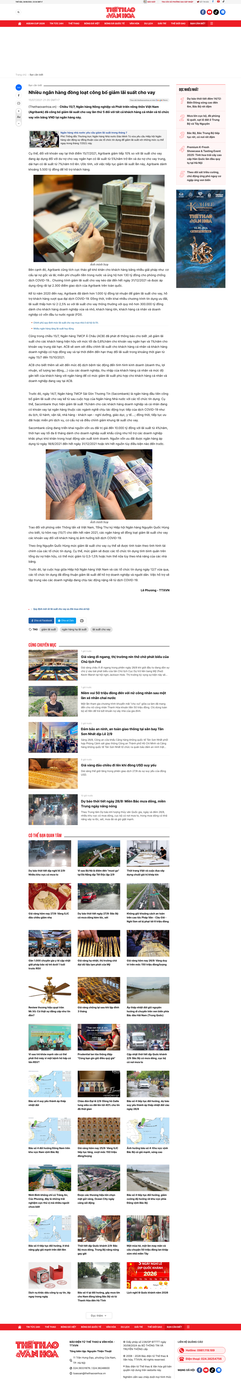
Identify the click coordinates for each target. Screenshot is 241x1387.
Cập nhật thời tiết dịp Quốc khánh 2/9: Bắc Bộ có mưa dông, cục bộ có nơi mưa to (147, 1058)
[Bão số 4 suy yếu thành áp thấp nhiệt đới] (50, 1084)
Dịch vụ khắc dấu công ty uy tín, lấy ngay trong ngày (49, 1294)
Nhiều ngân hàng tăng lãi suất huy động (53, 328)
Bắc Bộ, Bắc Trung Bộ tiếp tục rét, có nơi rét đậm (203, 135)
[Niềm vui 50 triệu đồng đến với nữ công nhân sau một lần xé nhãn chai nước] (53, 701)
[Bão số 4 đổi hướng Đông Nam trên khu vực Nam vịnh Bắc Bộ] (50, 1131)
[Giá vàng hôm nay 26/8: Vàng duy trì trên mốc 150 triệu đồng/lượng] (148, 943)
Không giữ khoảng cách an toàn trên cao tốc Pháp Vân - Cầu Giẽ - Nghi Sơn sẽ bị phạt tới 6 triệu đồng (148, 917)
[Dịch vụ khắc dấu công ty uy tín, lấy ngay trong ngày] (50, 1275)
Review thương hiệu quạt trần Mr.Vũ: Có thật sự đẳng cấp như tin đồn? (49, 1011)
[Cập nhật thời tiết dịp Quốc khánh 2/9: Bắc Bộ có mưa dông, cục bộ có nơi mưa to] (148, 1037)
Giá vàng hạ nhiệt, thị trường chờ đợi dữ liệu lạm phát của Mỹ (97, 962)
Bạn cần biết (197, 23)
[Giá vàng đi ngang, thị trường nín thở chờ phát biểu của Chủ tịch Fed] (53, 665)
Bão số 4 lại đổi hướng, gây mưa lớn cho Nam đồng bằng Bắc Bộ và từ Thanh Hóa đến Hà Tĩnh (99, 1296)
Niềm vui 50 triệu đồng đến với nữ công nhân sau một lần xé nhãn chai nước (123, 695)
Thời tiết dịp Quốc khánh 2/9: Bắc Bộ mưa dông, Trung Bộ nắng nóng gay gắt (98, 1249)
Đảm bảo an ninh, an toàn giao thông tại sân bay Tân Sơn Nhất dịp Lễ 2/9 (122, 731)
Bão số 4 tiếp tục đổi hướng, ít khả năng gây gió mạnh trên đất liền (49, 1247)
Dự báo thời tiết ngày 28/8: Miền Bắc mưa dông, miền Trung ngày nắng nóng (123, 803)
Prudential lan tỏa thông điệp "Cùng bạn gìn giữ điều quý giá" (96, 1056)
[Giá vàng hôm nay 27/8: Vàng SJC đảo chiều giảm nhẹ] (50, 896)
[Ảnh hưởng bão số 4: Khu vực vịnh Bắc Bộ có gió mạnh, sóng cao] (148, 1131)
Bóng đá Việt (92, 23)
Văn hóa (134, 23)
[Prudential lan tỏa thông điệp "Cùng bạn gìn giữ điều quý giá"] (99, 1037)
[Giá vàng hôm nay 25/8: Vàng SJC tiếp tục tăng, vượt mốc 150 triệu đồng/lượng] (99, 1131)
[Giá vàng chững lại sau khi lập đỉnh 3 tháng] (99, 990)
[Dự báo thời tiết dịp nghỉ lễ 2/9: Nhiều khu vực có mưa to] (50, 853)
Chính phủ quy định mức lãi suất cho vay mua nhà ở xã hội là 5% (65, 323)
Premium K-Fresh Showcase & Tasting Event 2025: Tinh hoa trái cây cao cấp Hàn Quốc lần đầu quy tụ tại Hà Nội (204, 154)
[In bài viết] (19, 103)
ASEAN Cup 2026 (35, 23)
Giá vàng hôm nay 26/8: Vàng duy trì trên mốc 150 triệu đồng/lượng (147, 962)
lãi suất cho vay (101, 629)
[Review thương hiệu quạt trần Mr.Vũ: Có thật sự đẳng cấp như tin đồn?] (50, 990)
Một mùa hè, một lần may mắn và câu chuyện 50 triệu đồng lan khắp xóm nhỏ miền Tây (147, 1249)
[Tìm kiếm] (18, 12)
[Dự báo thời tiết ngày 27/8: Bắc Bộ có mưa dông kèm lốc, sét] (99, 896)
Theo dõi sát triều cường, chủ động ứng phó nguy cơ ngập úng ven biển (204, 176)
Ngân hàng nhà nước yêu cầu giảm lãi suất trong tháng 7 (93, 132)
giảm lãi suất (48, 629)
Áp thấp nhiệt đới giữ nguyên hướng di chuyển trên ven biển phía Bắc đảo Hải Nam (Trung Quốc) (148, 1011)
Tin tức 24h (56, 23)
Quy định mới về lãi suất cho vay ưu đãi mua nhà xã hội (61, 609)
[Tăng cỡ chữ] (18, 111)
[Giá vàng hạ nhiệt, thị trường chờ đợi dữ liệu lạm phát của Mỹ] (99, 943)
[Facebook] (212, 2)
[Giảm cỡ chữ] (18, 123)
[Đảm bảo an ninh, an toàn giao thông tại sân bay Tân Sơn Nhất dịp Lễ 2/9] (53, 737)
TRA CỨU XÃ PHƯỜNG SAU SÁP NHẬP (177, 2)
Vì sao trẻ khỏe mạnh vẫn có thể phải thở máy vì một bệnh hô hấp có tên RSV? (50, 1058)
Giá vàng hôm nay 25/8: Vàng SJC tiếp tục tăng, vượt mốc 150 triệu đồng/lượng (98, 1152)
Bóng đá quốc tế (114, 23)
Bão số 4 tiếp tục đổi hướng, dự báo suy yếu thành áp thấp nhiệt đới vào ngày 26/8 (148, 1105)
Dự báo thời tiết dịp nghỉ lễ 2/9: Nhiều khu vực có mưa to (47, 872)
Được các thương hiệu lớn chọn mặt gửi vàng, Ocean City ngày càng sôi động (96, 1198)
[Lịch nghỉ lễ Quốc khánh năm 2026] (148, 1275)
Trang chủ (21, 75)
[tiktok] (216, 12)
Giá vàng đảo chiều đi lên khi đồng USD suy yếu (118, 765)
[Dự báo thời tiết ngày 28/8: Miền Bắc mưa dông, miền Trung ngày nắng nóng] (53, 809)
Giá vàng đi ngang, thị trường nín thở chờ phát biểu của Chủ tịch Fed (125, 659)
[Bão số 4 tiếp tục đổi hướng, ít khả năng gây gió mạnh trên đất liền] (50, 1228)
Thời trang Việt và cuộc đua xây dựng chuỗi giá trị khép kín (145, 872)
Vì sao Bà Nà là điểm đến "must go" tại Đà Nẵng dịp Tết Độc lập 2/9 (98, 872)
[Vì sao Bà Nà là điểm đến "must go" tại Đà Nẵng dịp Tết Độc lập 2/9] (99, 853)
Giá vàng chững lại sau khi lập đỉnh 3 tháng (98, 1009)
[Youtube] (218, 2)
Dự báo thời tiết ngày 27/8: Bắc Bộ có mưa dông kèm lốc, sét (98, 915)
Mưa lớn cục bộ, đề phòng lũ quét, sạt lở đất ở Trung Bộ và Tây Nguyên (203, 119)
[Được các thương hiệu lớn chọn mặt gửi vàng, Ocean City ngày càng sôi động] (99, 1178)
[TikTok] (224, 2)
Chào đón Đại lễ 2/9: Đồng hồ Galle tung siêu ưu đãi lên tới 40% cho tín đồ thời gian (99, 1105)
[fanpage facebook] (203, 12)
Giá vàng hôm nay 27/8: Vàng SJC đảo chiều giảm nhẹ (49, 915)
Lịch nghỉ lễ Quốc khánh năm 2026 (147, 1292)
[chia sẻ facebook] (19, 95)
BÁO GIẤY (151, 2)
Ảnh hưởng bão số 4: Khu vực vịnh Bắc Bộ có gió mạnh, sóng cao (147, 1150)
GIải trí (162, 23)
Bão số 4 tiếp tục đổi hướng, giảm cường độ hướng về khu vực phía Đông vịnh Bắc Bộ (147, 1198)
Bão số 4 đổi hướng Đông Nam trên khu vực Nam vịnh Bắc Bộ (49, 1150)
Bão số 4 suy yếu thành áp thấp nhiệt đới (47, 1103)
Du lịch (148, 23)
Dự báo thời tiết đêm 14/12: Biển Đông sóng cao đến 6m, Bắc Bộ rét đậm (204, 102)
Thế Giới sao (178, 23)
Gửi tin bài (204, 2)
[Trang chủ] (20, 23)
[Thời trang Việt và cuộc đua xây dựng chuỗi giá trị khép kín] (148, 853)
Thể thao (73, 23)
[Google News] (149, 101)
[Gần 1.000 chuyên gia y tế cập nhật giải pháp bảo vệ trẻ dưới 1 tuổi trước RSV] (50, 943)
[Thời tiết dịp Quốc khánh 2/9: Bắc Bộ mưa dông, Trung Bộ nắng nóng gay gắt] (99, 1228)
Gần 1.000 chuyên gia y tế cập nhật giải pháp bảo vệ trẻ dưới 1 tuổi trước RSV (49, 964)
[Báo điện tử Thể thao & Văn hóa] (120, 12)
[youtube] (209, 12)
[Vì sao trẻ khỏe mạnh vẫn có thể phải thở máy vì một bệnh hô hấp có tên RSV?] (50, 1037)
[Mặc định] (19, 117)
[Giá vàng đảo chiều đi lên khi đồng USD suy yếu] (53, 773)
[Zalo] (222, 12)
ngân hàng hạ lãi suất (74, 629)
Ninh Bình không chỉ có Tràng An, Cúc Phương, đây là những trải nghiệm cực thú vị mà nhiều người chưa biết (49, 1200)
